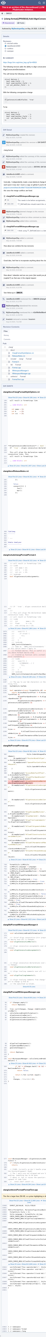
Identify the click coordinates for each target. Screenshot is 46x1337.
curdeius (10, 48)
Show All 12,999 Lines (32, 1201)
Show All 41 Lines (28, 549)
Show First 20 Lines (15, 397)
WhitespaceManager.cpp (21, 374)
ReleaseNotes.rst (18, 356)
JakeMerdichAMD (13, 46)
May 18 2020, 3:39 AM (14, 159)
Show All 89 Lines (30, 998)
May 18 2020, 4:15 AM (14, 169)
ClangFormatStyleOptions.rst (23, 353)
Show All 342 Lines (29, 860)
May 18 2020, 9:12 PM (14, 301)
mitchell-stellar (12, 43)
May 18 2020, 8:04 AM (14, 255)
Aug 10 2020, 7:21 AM (13, 322)
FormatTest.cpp (18, 379)
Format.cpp (16, 368)
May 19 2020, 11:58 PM (14, 315)
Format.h (15, 362)
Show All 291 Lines (29, 477)
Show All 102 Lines (29, 560)
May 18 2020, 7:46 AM (14, 214)
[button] (44, 3)
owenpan (10, 51)
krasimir (9, 319)
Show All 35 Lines (29, 987)
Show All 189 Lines (29, 677)
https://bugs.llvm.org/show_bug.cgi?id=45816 (20, 62)
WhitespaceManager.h (20, 371)
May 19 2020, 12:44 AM (14, 308)
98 (8, 200)
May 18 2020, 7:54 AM (14, 241)
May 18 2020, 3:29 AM (14, 145)
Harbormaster (11, 167)
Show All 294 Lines (28, 1184)
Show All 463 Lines (29, 1063)
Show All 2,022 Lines (28, 919)
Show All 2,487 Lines (28, 466)
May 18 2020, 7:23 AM (14, 177)
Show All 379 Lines (28, 740)
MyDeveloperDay (18, 29)
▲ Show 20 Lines (14, 466)
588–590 (10, 204)
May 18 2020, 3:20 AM (14, 137)
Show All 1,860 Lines (29, 628)
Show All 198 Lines (29, 397)
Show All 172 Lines (29, 930)
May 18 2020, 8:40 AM (14, 270)
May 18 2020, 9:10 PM (14, 287)
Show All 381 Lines (29, 751)
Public (22, 23)
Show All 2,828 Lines (29, 1264)
